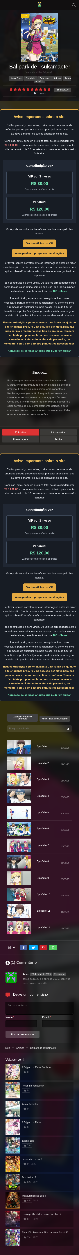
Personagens (20, 439)
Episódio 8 (43, 861)
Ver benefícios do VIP (39, 243)
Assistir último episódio (55, 719)
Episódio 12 (43, 927)
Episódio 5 (43, 812)
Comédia (30, 78)
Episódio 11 (43, 910)
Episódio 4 (43, 795)
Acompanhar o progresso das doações (39, 253)
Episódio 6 (43, 828)
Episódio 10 (43, 894)
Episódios (20, 432)
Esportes (44, 78)
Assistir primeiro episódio (22, 718)
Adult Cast (16, 78)
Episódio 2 (43, 762)
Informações (58, 432)
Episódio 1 (43, 746)
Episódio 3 (43, 779)
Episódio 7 (43, 845)
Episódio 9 (43, 877)
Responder (59, 974)
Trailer (58, 439)
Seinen (57, 78)
